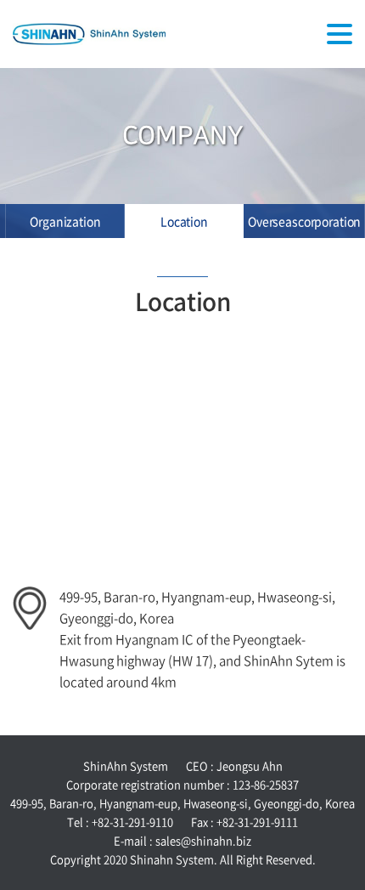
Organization (65, 221)
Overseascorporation (304, 221)
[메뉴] (339, 34)
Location (184, 221)
